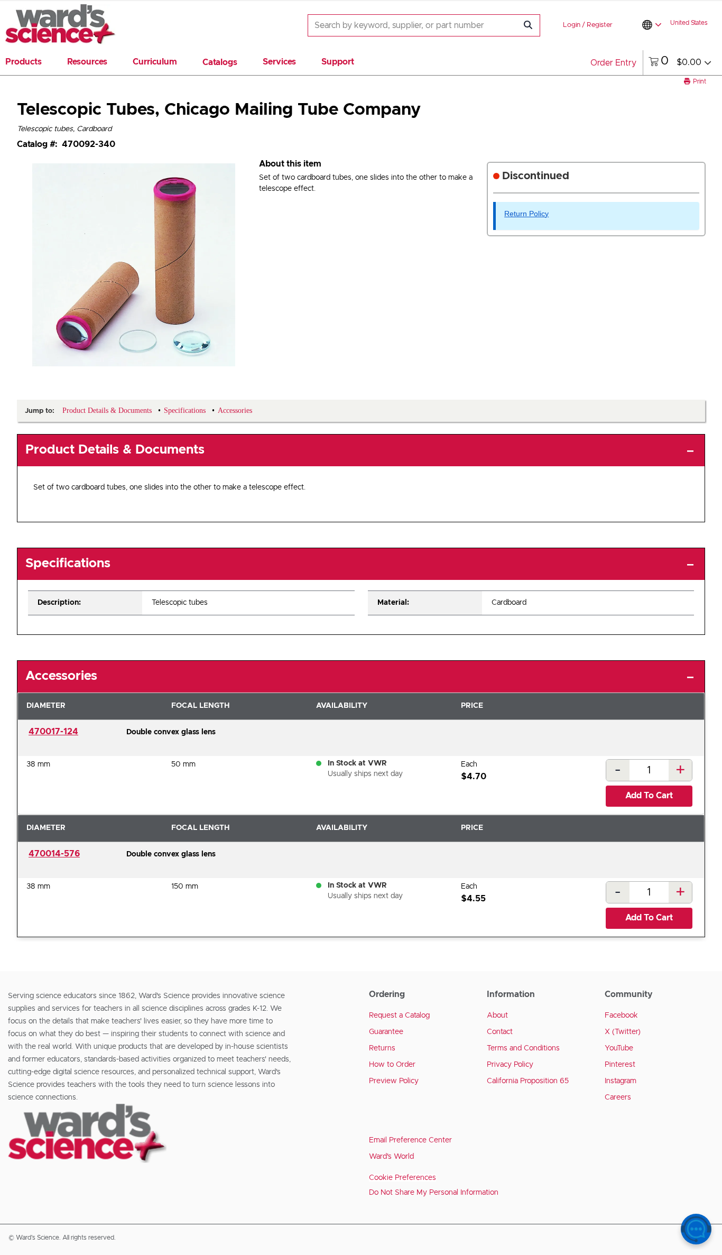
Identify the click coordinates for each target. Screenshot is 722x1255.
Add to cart (649, 795)
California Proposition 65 (528, 1081)
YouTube (619, 1048)
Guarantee (386, 1032)
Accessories (61, 676)
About (497, 1015)
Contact (500, 1032)
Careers (618, 1097)
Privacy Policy (510, 1064)
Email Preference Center (410, 1140)
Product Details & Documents (115, 450)
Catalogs (219, 62)
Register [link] (600, 25)
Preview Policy (394, 1081)
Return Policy (526, 213)
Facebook (621, 1015)
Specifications (67, 563)
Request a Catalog (399, 1015)
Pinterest (620, 1064)
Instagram (620, 1081)
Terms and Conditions (523, 1048)
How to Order (392, 1064)
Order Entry (613, 63)
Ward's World (391, 1156)
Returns (382, 1048)
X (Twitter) (623, 1032)
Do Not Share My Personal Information (433, 1192)
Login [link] (571, 25)
